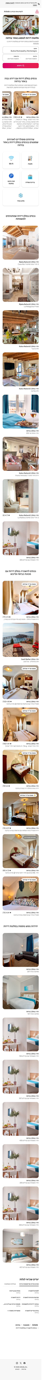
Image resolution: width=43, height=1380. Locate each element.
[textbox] (29, 58)
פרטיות (24, 1369)
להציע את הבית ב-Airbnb (13, 11)
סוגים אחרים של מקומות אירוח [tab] (29, 1284)
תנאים (17, 1369)
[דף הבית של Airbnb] (37, 11)
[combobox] (20, 51)
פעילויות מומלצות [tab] (10, 1284)
